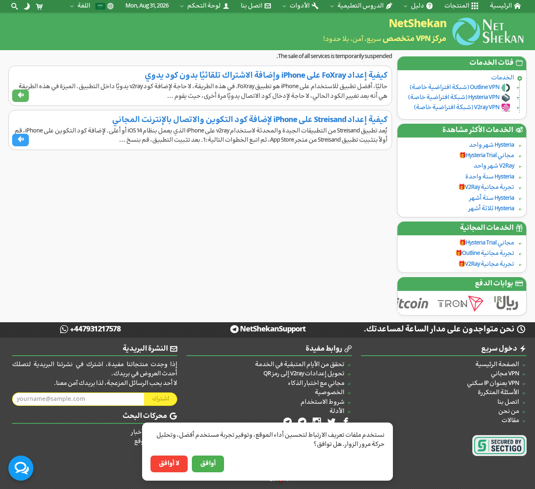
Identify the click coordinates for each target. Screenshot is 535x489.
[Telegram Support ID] (287, 422)
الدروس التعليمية (361, 6)
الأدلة (336, 411)
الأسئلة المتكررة (498, 392)
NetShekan (417, 24)
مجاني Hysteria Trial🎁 (486, 155)
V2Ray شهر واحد (494, 166)
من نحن (508, 411)
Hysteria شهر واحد (491, 145)
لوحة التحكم (204, 6)
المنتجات (457, 6)
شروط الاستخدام (322, 402)
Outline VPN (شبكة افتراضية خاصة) (454, 87)
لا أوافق (169, 464)
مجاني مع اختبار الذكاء (316, 383)
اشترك (160, 399)
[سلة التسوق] (39, 6)
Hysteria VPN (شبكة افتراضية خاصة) (453, 97)
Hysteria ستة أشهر (491, 198)
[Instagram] (316, 422)
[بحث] (14, 6)
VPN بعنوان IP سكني (493, 383)
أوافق (208, 464)
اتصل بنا (252, 6)
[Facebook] (345, 422)
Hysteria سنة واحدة (489, 177)
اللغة (84, 6)
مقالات (510, 420)
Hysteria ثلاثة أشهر (491, 209)
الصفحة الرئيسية (497, 364)
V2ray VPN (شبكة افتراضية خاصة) (456, 107)
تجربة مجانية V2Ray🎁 (486, 187)
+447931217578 (95, 329)
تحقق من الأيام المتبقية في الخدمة (299, 364)
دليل (418, 6)
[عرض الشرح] (20, 95)
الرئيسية (501, 6)
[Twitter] (331, 422)
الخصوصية (329, 392)
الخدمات (502, 78)
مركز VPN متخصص (414, 39)
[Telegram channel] (301, 422)
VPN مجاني (505, 374)
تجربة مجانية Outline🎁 (484, 253)
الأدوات (300, 6)
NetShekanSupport (273, 329)
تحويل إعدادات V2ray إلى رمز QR (303, 374)
